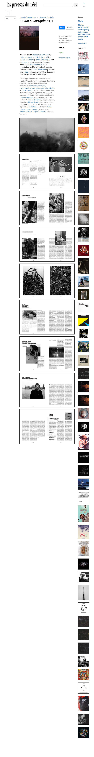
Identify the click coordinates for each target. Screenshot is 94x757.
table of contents (64, 58)
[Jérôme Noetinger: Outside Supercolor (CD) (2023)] (84, 219)
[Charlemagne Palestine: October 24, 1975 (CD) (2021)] (84, 427)
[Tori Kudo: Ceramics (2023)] (84, 186)
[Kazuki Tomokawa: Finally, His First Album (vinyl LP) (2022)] (84, 333)
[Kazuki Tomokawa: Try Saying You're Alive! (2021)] (84, 442)
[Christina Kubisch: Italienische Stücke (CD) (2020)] (84, 592)
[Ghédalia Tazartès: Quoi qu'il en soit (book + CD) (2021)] (84, 548)
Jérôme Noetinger (42, 60)
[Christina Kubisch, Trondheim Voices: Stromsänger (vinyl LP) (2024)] (84, 95)
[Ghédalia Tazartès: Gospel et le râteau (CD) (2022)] (84, 387)
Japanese (23, 62)
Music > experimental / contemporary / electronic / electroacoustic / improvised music (84, 32)
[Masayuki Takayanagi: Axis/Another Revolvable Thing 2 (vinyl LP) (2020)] (84, 634)
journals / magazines (27, 17)
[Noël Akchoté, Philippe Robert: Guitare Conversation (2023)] (84, 234)
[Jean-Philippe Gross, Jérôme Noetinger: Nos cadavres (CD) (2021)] (84, 484)
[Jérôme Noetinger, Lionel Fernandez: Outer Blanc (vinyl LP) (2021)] (84, 471)
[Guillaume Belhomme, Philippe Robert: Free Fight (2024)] (84, 107)
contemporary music (37, 86)
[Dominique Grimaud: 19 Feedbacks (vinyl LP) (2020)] (84, 675)
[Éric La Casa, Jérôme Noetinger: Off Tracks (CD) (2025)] (84, 69)
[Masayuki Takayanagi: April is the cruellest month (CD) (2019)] (84, 719)
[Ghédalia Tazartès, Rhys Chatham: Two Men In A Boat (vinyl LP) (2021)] (84, 414)
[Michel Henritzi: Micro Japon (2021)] (84, 532)
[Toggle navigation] (8, 12)
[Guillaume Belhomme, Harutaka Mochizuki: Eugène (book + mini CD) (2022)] (84, 266)
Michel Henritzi (35, 64)
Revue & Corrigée (47, 17)
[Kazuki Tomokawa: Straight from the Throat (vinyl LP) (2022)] (84, 320)
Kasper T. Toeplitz (26, 60)
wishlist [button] (70, 28)
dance (38, 88)
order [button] (62, 28)
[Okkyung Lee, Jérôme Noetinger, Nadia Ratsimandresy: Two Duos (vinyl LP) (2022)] (84, 373)
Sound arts (82, 43)
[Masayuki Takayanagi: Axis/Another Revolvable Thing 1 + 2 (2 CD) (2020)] (84, 621)
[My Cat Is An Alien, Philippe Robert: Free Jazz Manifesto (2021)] (84, 514)
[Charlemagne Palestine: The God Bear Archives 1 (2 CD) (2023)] (84, 172)
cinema (32, 88)
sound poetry (28, 90)
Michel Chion (36, 100)
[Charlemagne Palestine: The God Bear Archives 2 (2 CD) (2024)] (84, 119)
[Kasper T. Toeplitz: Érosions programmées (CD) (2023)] (84, 159)
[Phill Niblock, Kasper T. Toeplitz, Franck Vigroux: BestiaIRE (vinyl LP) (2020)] (84, 564)
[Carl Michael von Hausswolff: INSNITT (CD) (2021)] (84, 497)
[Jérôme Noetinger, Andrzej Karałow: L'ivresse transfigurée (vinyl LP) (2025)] (84, 82)
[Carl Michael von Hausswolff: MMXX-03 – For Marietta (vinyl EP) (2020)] (84, 688)
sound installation (47, 88)
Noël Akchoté (42, 57)
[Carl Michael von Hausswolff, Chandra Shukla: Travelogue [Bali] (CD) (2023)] (84, 250)
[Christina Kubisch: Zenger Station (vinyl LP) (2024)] (84, 145)
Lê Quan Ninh (32, 107)
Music (80, 21)
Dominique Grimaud (40, 55)
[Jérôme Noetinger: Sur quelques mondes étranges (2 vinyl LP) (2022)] (84, 295)
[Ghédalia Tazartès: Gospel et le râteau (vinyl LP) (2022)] (84, 400)
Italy (26, 72)
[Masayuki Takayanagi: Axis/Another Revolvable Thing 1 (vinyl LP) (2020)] (84, 648)
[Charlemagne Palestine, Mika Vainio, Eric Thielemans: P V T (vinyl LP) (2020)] (84, 661)
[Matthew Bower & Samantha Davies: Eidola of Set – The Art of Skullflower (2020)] (84, 703)
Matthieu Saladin (25, 112)
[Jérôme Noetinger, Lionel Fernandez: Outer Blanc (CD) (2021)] (84, 457)
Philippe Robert (25, 57)
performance (24, 88)
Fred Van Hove (40, 69)
